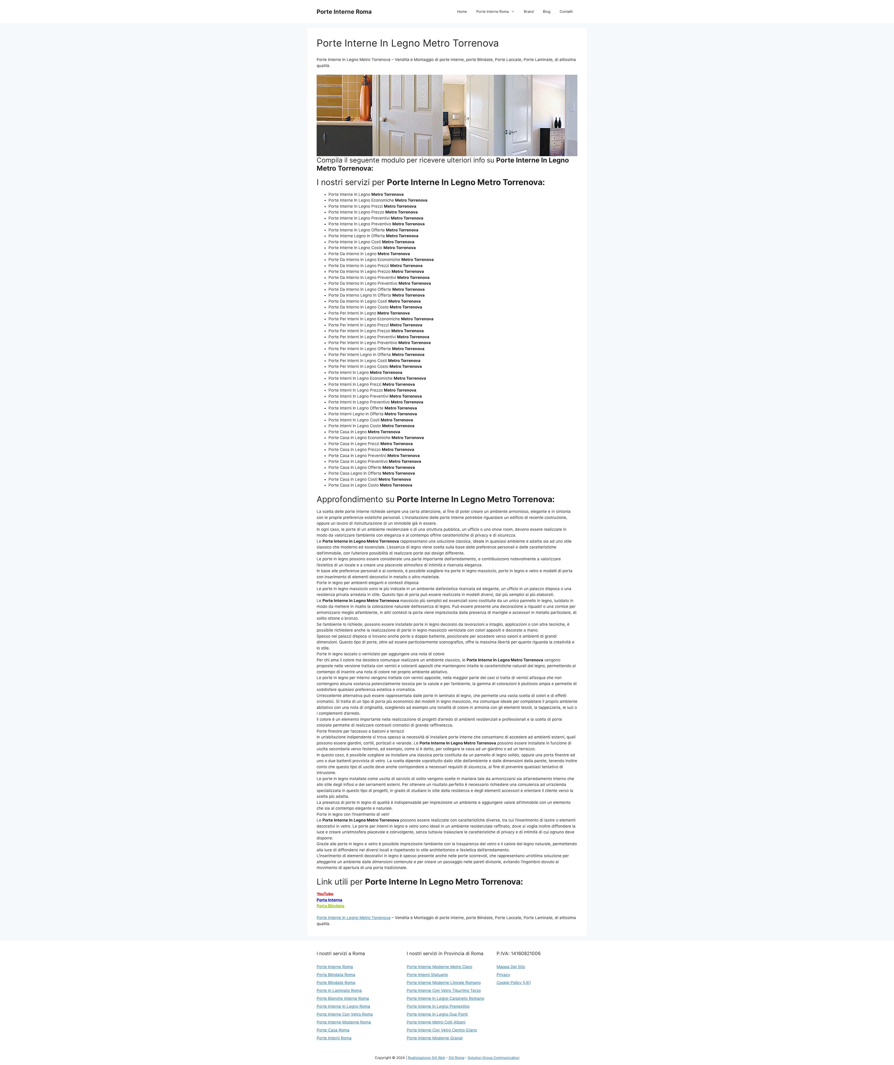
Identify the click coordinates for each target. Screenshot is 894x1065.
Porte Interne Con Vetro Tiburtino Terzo (444, 990)
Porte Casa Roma (333, 1030)
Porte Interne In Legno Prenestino (438, 1006)
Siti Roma (456, 1057)
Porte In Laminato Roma (339, 990)
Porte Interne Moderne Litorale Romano (444, 982)
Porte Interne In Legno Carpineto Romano (445, 998)
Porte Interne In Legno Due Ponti (437, 1014)
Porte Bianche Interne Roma (343, 998)
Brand (529, 11)
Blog (546, 11)
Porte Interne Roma (344, 11)
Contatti (566, 11)
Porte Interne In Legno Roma (343, 1006)
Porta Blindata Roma (336, 974)
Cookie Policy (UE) (514, 982)
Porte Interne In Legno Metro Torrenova (353, 917)
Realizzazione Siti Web (426, 1057)
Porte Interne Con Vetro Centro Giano (442, 1030)
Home (462, 11)
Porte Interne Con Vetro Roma (345, 1014)
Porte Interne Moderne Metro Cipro (439, 966)
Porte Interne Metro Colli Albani (436, 1022)
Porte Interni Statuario (427, 974)
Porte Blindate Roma (336, 982)
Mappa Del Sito (511, 966)
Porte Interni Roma (334, 1038)
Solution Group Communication (493, 1057)
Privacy (503, 974)
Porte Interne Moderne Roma (344, 1022)
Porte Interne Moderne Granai (435, 1038)
